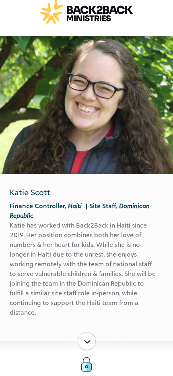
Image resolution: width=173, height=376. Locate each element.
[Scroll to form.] (87, 341)
